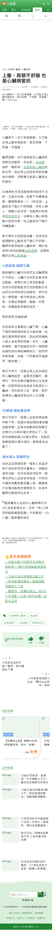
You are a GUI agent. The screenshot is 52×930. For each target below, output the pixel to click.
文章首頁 (30, 918)
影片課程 (8, 734)
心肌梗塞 (20, 255)
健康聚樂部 (27, 913)
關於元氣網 (14, 913)
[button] (48, 9)
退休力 (20, 918)
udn (4, 69)
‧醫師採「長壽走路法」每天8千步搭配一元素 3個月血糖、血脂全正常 (26, 596)
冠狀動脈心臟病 (34, 167)
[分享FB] (6, 15)
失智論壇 (26, 9)
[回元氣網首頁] (11, 3)
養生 (14, 9)
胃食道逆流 (12, 216)
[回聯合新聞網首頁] (4, 4)
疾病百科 (10, 918)
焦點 (4, 9)
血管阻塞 (31, 250)
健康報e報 (28, 900)
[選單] (48, 4)
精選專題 (39, 913)
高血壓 (40, 162)
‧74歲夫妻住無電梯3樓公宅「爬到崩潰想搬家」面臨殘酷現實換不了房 (24, 581)
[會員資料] (43, 4)
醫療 (37, 9)
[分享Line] (19, 15)
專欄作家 (41, 918)
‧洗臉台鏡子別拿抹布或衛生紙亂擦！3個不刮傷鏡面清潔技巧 (25, 566)
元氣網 (11, 69)
